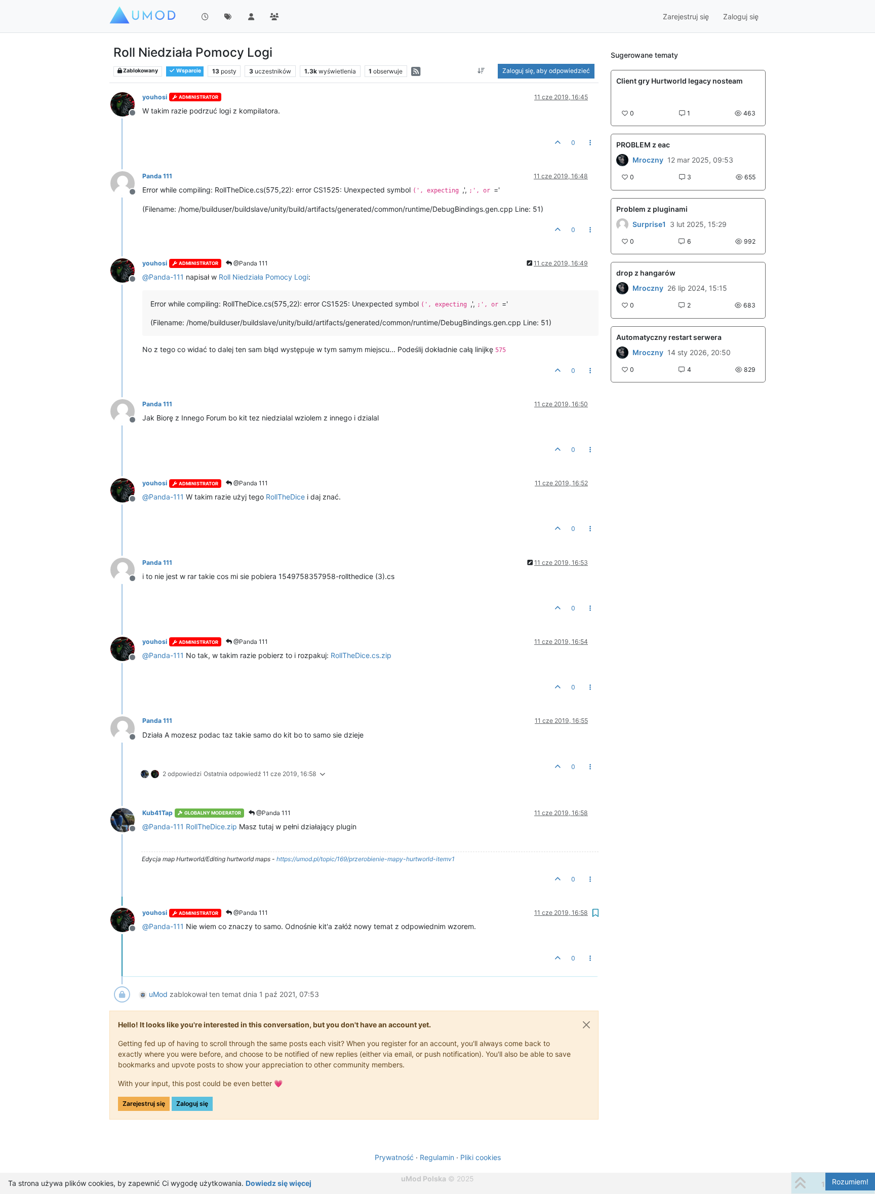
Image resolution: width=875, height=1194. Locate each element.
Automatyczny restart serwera (669, 337)
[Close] (586, 1024)
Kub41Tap (157, 813)
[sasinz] (622, 160)
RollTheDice (285, 496)
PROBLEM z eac (643, 144)
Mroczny (647, 160)
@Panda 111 (250, 263)
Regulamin (437, 1157)
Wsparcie (188, 70)
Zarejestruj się (144, 1103)
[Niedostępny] (126, 103)
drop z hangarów (645, 272)
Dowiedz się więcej (278, 1183)
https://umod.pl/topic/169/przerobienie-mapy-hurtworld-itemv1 (365, 859)
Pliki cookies (480, 1157)
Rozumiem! (850, 1181)
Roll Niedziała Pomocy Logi (263, 277)
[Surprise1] (622, 224)
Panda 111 (157, 176)
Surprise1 (649, 224)
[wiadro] (622, 288)
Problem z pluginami (652, 209)
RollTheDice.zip (211, 826)
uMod (158, 994)
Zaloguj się (192, 1103)
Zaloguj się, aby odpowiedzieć (546, 70)
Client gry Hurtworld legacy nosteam (679, 80)
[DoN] (622, 352)
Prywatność (394, 1157)
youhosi (154, 97)
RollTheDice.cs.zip (361, 655)
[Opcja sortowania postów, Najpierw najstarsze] (481, 71)
